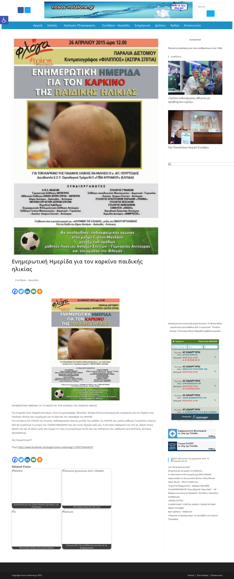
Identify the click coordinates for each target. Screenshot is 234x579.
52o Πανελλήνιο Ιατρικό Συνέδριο (188, 147)
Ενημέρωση (142, 25)
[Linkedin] (27, 291)
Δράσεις (160, 25)
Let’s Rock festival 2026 (179, 467)
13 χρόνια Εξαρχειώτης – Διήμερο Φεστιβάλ (188, 485)
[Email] (33, 291)
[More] (40, 291)
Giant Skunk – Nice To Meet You (183, 481)
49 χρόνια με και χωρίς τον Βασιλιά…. (186, 470)
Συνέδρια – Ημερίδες (116, 25)
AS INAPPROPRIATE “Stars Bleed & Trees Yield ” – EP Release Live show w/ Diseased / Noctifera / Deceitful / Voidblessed (193, 493)
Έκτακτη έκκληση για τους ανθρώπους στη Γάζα (195, 48)
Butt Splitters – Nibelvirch (180, 511)
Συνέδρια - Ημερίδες (27, 280)
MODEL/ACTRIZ (175, 500)
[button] (4, 20)
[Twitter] (28, 10)
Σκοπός (52, 25)
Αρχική (38, 25)
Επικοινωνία (192, 25)
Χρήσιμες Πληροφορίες (79, 25)
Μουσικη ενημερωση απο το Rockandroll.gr (190, 459)
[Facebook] (21, 10)
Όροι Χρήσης (203, 575)
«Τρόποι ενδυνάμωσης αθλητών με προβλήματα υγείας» (189, 99)
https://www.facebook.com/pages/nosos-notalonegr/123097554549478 (55, 447)
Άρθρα (174, 25)
